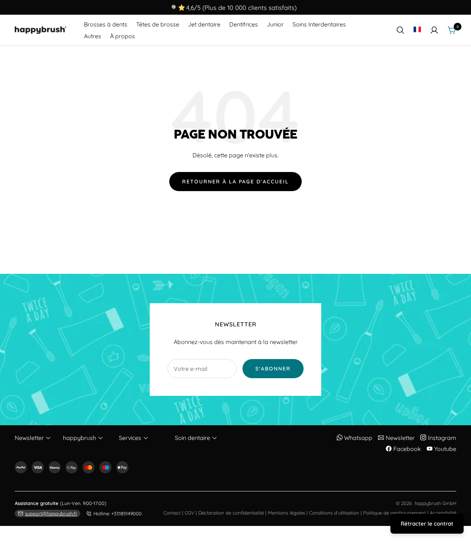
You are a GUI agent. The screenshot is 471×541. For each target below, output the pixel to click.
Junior (275, 24)
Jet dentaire (204, 24)
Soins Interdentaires (319, 24)
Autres (92, 36)
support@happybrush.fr (51, 513)
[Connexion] (434, 30)
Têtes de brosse (157, 24)
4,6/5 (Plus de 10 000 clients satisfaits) (241, 7)
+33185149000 (117, 513)
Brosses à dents (105, 24)
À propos (122, 36)
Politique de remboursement (394, 513)
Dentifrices (243, 24)
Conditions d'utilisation (334, 513)
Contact (172, 513)
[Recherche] (400, 30)
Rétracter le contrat (427, 523)
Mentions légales (286, 513)
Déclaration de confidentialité (231, 513)
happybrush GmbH (435, 503)
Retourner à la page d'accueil (235, 181)
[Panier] (451, 30)
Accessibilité (443, 513)
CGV (189, 513)
